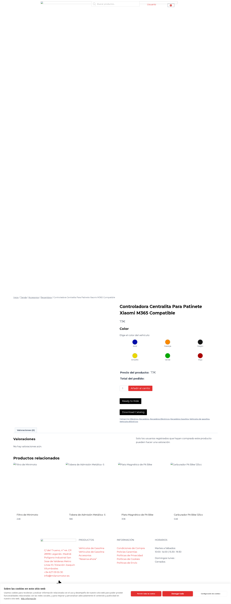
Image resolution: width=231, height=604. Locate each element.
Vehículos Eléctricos (129, 422)
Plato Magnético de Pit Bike (137, 514)
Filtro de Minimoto (27, 514)
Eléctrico (134, 419)
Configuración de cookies (210, 594)
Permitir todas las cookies (146, 594)
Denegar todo (178, 593)
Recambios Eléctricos (160, 419)
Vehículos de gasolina (199, 419)
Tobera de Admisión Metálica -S (87, 514)
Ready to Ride (130, 401)
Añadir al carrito (140, 388)
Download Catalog (133, 412)
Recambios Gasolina (179, 419)
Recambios (144, 419)
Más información (28, 598)
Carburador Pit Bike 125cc (188, 514)
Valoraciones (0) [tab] (26, 430)
